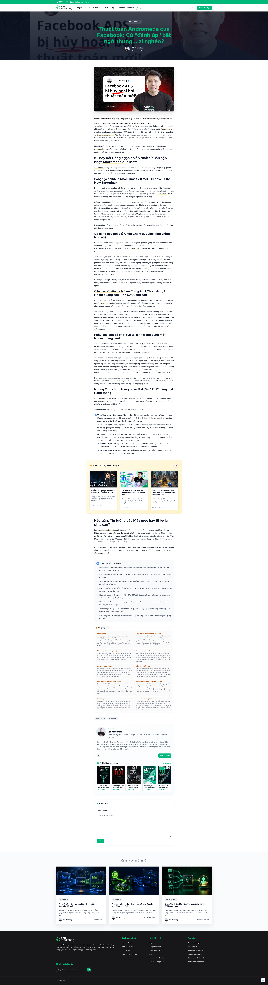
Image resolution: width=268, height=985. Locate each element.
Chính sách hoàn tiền (196, 962)
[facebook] (98, 755)
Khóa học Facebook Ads (157, 958)
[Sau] (176, 466)
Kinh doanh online (128, 946)
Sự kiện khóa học (155, 946)
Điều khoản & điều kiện (196, 958)
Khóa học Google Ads (156, 962)
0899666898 (63, 2)
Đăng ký (151, 954)
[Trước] (172, 466)
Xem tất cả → (167, 763)
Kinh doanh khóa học (129, 954)
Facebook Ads (127, 943)
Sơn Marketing (115, 731)
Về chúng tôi (193, 946)
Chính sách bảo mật (195, 950)
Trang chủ (79, 8)
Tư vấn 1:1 (96, 8)
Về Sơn (87, 8)
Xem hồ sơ (164, 755)
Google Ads (126, 950)
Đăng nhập (191, 8)
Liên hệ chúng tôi (194, 943)
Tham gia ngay (204, 8)
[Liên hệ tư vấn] (263, 980)
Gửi (100, 841)
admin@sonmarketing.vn (81, 2)
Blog (150, 943)
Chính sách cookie (195, 954)
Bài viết (105, 8)
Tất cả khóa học (154, 950)
